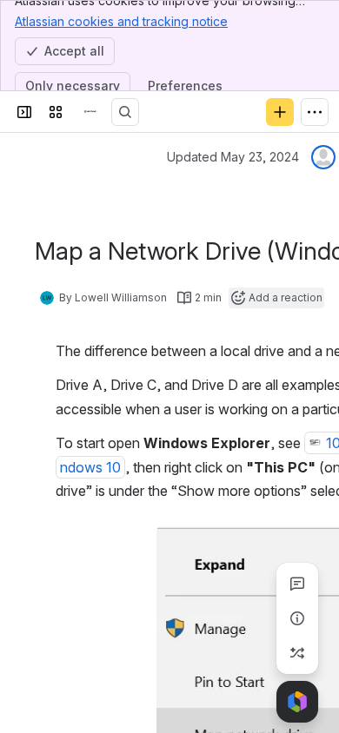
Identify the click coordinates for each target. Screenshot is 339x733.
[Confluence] (90, 112)
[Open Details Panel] (297, 618)
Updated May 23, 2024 (233, 156)
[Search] (125, 112)
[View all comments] (297, 584)
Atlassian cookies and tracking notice (121, 21)
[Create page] (297, 653)
